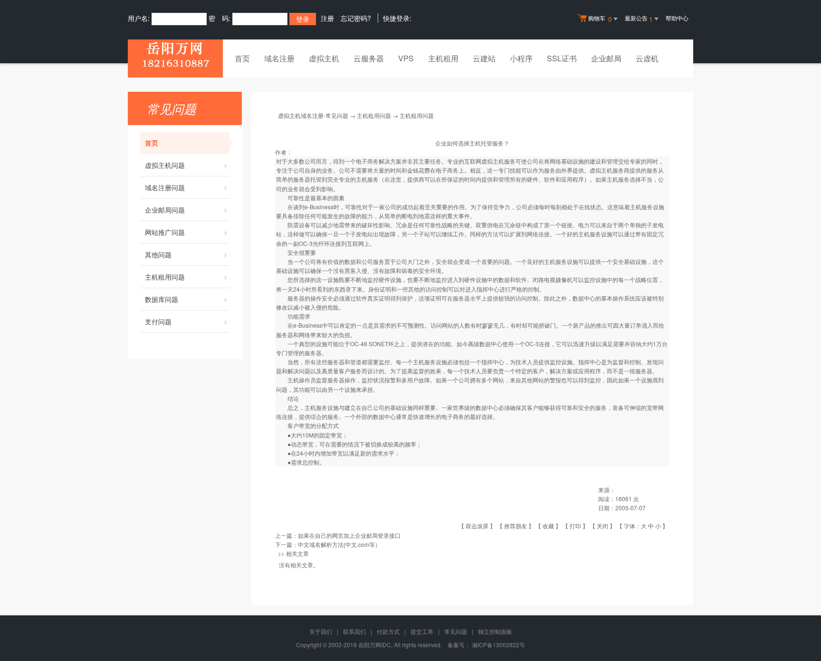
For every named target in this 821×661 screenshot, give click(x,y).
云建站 (484, 58)
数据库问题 (161, 299)
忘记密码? (356, 18)
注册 (327, 18)
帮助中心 (677, 18)
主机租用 (443, 58)
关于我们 (320, 631)
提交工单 (421, 631)
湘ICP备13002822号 (498, 645)
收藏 (548, 526)
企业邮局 (606, 58)
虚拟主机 (324, 58)
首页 (242, 58)
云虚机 (647, 58)
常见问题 (455, 631)
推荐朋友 (515, 526)
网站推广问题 (165, 232)
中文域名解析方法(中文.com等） (339, 544)
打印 (575, 526)
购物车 (600, 19)
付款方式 (388, 631)
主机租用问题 (165, 277)
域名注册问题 (165, 187)
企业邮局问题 (165, 209)
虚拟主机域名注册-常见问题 (313, 115)
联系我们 (354, 631)
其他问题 (158, 254)
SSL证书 (562, 58)
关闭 (602, 526)
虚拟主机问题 (165, 165)
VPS (406, 58)
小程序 (521, 58)
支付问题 (158, 321)
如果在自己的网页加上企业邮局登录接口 (349, 535)
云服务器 (368, 58)
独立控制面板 (495, 631)
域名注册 (279, 58)
